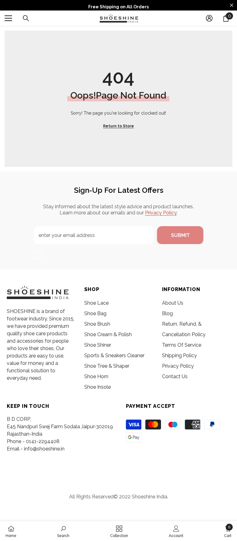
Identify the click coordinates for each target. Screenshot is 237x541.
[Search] (26, 18)
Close (231, 5)
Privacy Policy (161, 213)
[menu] (8, 18)
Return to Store (118, 126)
